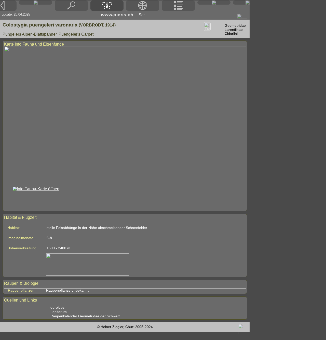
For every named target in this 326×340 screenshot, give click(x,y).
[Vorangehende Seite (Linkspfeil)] (8, 6)
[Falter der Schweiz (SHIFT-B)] (107, 6)
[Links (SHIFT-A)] (213, 3)
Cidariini (231, 34)
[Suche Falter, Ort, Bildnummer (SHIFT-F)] (71, 9)
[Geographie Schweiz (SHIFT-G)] (142, 6)
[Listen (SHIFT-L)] (178, 6)
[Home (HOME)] (35, 3)
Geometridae (235, 25)
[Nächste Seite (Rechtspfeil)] (241, 3)
